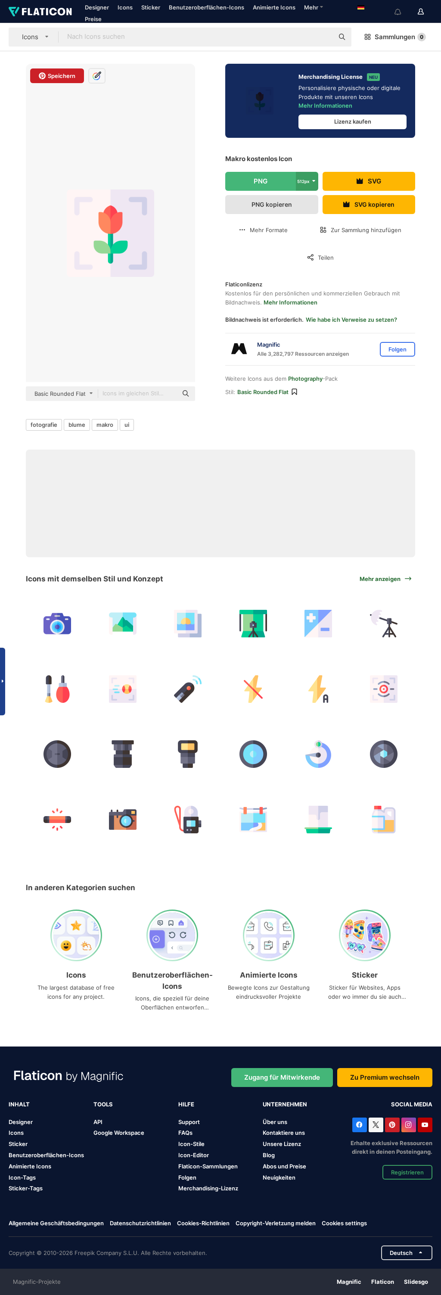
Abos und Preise (284, 1166)
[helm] (188, 819)
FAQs (185, 1132)
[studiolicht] (384, 624)
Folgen (187, 1177)
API (97, 1121)
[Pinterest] (392, 1125)
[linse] (57, 754)
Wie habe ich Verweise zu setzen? (351, 319)
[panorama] (123, 624)
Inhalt (19, 1104)
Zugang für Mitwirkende (282, 1077)
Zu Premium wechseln (384, 1077)
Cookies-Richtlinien (203, 1223)
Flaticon (382, 1281)
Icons (125, 7)
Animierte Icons (274, 7)
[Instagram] (408, 1125)
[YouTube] (425, 1125)
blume (76, 424)
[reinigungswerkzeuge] (57, 689)
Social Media (411, 1104)
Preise (93, 19)
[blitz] (318, 689)
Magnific (349, 1281)
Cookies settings (344, 1223)
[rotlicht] (57, 819)
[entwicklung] (318, 819)
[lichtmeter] (123, 819)
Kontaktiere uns (284, 1132)
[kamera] (57, 624)
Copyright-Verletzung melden (276, 1223)
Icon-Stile (191, 1143)
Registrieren (407, 1172)
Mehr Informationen (325, 105)
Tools (103, 1104)
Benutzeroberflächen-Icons (206, 7)
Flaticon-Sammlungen (208, 1166)
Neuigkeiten (279, 1177)
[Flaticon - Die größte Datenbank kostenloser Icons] (40, 11)
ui (126, 424)
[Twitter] (376, 1125)
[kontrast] (318, 624)
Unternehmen (285, 1104)
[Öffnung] (384, 754)
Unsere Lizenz (282, 1143)
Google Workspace (118, 1132)
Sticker (150, 7)
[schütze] (188, 689)
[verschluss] (318, 754)
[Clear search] (323, 37)
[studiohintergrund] (253, 624)
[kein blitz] (253, 689)
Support (189, 1121)
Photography (305, 378)
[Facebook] (359, 1125)
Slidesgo (416, 1281)
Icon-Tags (22, 1177)
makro (104, 424)
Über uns (275, 1121)
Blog (269, 1155)
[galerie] (188, 624)
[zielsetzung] (384, 689)
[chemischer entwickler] (384, 819)
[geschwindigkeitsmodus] (123, 689)
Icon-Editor (193, 1155)
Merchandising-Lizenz (208, 1188)
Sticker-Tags (26, 1188)
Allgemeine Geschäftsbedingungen (56, 1223)
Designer (97, 7)
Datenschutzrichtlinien (140, 1223)
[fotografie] (253, 819)
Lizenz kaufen (352, 121)
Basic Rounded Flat (263, 391)
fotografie (44, 424)
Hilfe (186, 1104)
